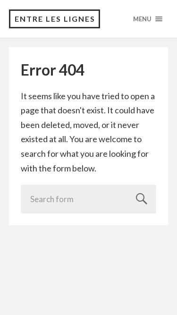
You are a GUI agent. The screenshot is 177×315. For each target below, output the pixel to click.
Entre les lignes (55, 18)
